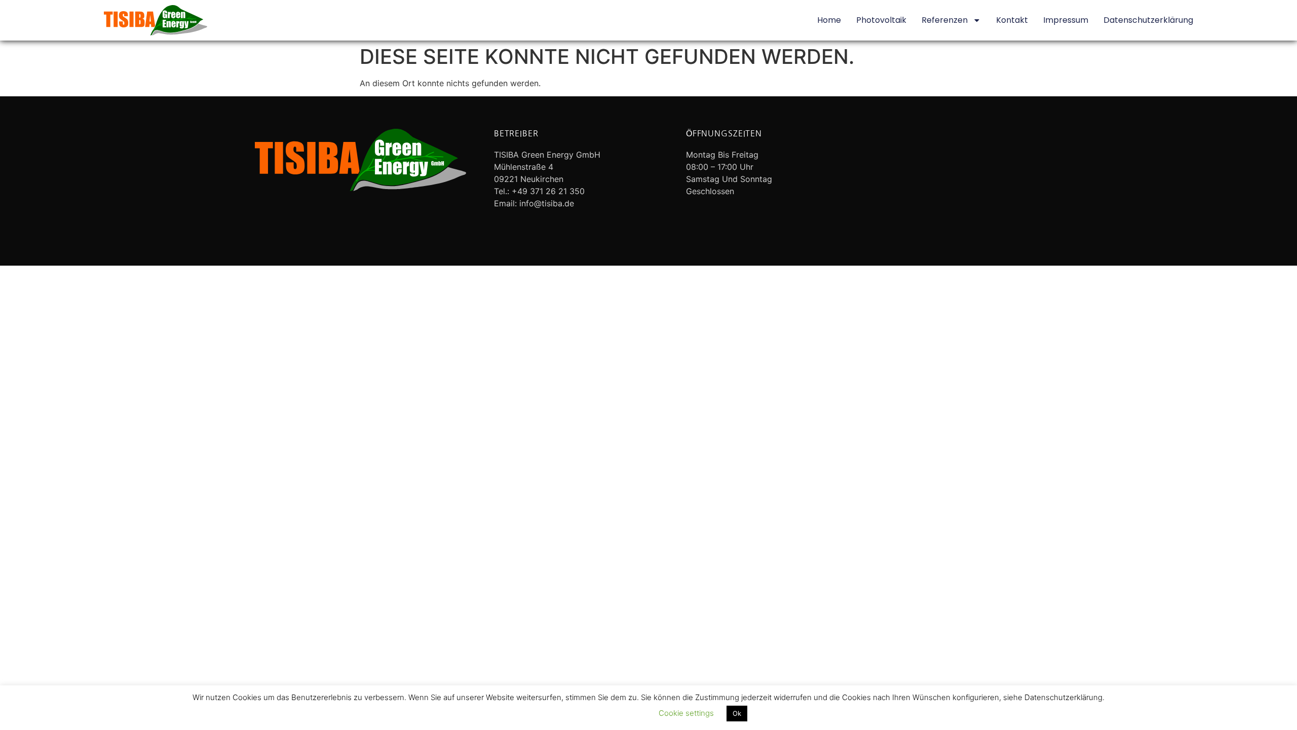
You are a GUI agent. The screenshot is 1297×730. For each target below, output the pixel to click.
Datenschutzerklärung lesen (596, 713)
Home (829, 20)
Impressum (1065, 20)
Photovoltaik (881, 20)
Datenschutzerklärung (1148, 20)
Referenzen (945, 20)
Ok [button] (737, 713)
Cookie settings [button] (686, 713)
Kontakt (1012, 20)
